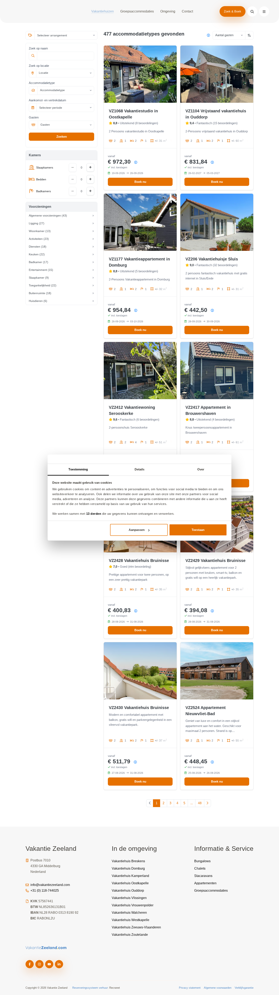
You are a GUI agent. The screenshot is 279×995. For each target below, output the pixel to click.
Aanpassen (137, 530)
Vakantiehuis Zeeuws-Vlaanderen (136, 927)
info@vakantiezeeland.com (50, 885)
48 (200, 803)
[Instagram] (39, 964)
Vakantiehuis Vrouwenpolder (132, 905)
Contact (187, 11)
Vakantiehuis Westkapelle (130, 920)
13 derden (93, 513)
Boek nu (140, 181)
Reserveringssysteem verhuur (90, 987)
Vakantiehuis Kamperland (130, 876)
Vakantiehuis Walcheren (129, 912)
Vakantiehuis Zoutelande (130, 934)
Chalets (199, 868)
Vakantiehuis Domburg (128, 868)
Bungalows (202, 861)
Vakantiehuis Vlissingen (129, 898)
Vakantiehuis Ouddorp (128, 890)
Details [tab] (140, 469)
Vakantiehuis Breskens (128, 861)
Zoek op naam (38, 48)
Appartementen (205, 883)
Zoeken (61, 136)
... (191, 803)
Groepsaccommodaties (137, 11)
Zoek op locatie (39, 65)
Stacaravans (203, 876)
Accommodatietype (42, 83)
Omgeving (167, 11)
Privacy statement (190, 987)
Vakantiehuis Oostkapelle (130, 883)
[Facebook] (30, 964)
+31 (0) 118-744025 (44, 890)
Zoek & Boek (232, 11)
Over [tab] (200, 469)
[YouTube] (49, 964)
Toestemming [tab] (78, 469)
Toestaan (198, 530)
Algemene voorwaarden (217, 987)
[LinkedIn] (59, 964)
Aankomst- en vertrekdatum (47, 100)
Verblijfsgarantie (244, 987)
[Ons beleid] (208, 35)
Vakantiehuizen (102, 11)
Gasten (34, 117)
